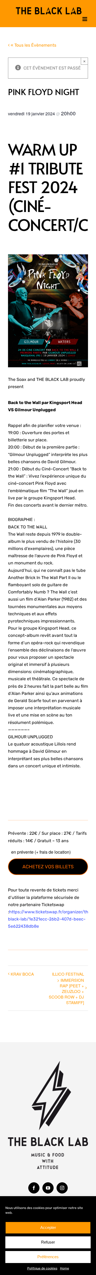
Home (64, 1268)
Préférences (48, 1256)
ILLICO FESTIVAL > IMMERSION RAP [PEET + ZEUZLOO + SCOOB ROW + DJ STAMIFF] (66, 987)
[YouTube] (48, 1186)
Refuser (48, 1242)
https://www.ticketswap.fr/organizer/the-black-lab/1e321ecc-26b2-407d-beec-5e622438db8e (50, 917)
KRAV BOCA (22, 972)
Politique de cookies (42, 1268)
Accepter (48, 1227)
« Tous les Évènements (33, 43)
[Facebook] (33, 1186)
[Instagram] (62, 1186)
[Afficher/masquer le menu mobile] (85, 18)
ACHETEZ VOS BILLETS (48, 865)
